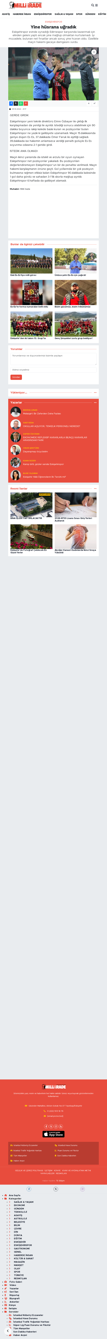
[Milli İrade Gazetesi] (25, 5)
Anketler (14, 1302)
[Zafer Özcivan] (15, 437)
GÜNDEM (90, 14)
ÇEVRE (17, 1229)
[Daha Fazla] (26, 103)
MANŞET (18, 1265)
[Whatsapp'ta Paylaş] (21, 103)
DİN (15, 1232)
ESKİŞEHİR (19, 1242)
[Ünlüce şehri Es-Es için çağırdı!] (76, 261)
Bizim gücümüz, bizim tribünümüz (72, 307)
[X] (51, 1126)
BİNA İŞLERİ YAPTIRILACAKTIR (26, 518)
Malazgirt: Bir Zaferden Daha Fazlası (42, 413)
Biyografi (14, 1298)
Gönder (16, 377)
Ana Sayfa (14, 1195)
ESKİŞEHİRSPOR (43, 14)
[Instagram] (56, 1126)
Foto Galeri (15, 1282)
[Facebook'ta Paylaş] (11, 103)
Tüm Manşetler (20, 1156)
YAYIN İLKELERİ (47, 1173)
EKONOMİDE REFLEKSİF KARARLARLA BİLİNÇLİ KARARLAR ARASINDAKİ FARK (55, 438)
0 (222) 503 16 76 (55, 1111)
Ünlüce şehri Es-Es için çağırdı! (70, 275)
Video (12, 1285)
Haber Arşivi (19, 1161)
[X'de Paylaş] (16, 103)
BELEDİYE (19, 1222)
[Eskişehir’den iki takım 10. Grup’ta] (31, 324)
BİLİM (16, 1225)
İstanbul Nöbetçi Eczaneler (26, 1145)
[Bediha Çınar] (15, 412)
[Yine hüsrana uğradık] (53, 73)
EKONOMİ (19, 1205)
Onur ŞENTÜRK (31, 448)
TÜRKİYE (18, 1275)
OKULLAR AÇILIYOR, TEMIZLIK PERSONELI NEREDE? (51, 426)
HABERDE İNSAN (22, 14)
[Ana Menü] (96, 5)
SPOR (79, 14)
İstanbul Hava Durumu (67, 1145)
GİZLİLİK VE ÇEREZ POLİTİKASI (29, 1171)
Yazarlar (14, 1288)
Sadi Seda (28, 423)
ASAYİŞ (6, 14)
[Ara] (92, 5)
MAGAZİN (19, 1262)
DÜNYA (17, 1235)
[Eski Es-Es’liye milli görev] (31, 261)
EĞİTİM (102, 14)
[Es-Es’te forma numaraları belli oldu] (31, 292)
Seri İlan (13, 1292)
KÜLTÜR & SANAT (23, 1258)
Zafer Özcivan (31, 434)
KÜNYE (57, 1171)
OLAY (16, 1268)
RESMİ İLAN (61, 1173)
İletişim (13, 1308)
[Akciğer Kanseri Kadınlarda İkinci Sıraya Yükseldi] (76, 536)
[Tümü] (95, 392)
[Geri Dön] (8, 1331)
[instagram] (82, 1189)
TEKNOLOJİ (20, 1212)
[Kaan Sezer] (15, 462)
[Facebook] (46, 1126)
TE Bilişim (60, 1181)
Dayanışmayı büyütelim (35, 451)
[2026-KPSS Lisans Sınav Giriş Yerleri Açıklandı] (76, 505)
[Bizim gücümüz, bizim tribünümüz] (76, 292)
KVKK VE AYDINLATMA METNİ (76, 1171)
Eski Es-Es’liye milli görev (23, 275)
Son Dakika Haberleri (66, 1156)
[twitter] (56, 1189)
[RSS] (61, 1126)
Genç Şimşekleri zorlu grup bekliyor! (74, 338)
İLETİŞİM (48, 1171)
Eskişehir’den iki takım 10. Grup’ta (28, 338)
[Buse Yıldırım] (15, 475)
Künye (12, 1305)
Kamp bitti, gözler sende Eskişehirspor (43, 464)
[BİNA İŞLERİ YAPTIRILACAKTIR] (31, 505)
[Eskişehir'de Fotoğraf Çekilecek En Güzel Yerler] (31, 536)
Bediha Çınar (30, 410)
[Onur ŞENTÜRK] (15, 450)
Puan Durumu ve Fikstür (68, 1151)
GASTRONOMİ (21, 1249)
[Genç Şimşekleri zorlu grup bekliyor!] (76, 324)
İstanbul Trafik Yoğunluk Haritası (27, 1151)
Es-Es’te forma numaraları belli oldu (29, 307)
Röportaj (14, 1295)
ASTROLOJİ (20, 1219)
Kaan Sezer (29, 461)
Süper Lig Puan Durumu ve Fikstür (32, 1325)
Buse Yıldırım (30, 473)
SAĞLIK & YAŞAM (64, 14)
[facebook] (29, 1189)
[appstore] (53, 1134)
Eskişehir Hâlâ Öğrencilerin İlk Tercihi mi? (44, 477)
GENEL (17, 1252)
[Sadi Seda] (15, 424)
